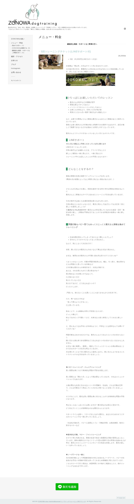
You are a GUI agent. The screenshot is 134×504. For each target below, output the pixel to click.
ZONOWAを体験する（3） (21, 48)
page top (122, 498)
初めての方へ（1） (18, 45)
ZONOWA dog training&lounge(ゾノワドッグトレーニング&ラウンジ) (62, 501)
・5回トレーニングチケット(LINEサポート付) (65, 51)
